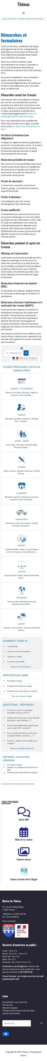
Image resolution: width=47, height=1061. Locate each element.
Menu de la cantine (24, 839)
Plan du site (7, 1005)
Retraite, (20, 471)
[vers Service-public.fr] (25, 359)
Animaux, (7, 628)
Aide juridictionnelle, (31, 575)
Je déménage (12, 646)
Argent (21, 545)
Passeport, (17, 393)
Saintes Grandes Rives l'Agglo (23, 879)
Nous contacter (9, 921)
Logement (22, 493)
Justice (21, 572)
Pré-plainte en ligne (14, 681)
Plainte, (21, 575)
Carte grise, (10, 523)
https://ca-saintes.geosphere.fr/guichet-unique (19, 115)
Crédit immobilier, (12, 549)
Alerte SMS (24, 819)
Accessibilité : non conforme (14, 1002)
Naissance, (27, 419)
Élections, (26, 393)
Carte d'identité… (26, 395)
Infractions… (26, 526)
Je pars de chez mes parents (18, 651)
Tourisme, (28, 628)
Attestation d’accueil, (28, 602)
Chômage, (20, 445)
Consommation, (32, 549)
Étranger (22, 598)
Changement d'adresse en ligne (19, 686)
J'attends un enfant (14, 657)
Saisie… (21, 578)
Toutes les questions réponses (22, 748)
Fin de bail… (29, 500)
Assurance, (18, 552)
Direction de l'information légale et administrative (18, 784)
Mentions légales (10, 1007)
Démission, (29, 471)
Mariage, (35, 419)
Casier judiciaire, (11, 575)
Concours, (13, 471)
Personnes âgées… (22, 447)
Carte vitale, (11, 445)
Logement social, (17, 500)
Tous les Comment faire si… (21, 667)
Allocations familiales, (13, 419)
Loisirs (21, 624)
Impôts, (22, 549)
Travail (21, 467)
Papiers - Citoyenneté (22, 389)
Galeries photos (24, 859)
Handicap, (29, 445)
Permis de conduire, (23, 523)
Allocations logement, (13, 497)
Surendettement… (30, 552)
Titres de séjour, (13, 602)
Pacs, (17, 421)
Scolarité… (24, 421)
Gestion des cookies (11, 1013)
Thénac (23, 4)
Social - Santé (22, 441)
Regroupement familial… (21, 604)
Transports (21, 519)
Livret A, (9, 552)
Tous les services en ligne (22, 696)
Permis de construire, (30, 497)
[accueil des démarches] (21, 348)
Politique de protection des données (18, 1010)
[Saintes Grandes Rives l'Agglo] (24, 872)
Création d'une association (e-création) (22, 691)
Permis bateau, (17, 628)
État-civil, (9, 393)
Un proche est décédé (15, 662)
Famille (21, 415)
